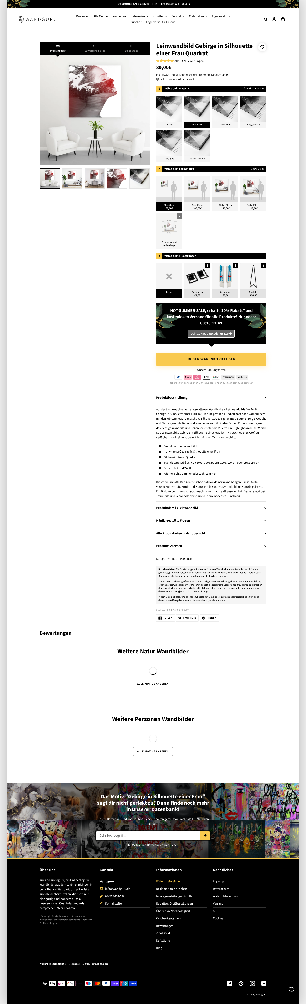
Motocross (74, 964)
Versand (218, 903)
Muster (260, 88)
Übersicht (249, 88)
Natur (175, 559)
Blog (159, 948)
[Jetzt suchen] (205, 835)
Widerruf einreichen (168, 881)
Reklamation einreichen (171, 889)
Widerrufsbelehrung (225, 896)
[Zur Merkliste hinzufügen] (262, 47)
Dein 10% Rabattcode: (210, 333)
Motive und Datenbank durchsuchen (154, 845)
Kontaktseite (113, 903)
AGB (215, 911)
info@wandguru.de (117, 889)
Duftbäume (163, 940)
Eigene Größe (257, 169)
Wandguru (260, 994)
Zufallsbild (163, 933)
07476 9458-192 (114, 896)
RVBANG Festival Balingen (95, 964)
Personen (186, 559)
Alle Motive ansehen (153, 684)
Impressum (220, 881)
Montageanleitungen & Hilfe (174, 896)
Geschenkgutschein (168, 918)
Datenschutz (221, 889)
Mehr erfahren (66, 908)
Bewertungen (164, 926)
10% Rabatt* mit (174, 4)
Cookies (218, 918)
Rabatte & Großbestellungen (174, 903)
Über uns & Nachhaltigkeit (173, 911)
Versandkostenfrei (186, 75)
